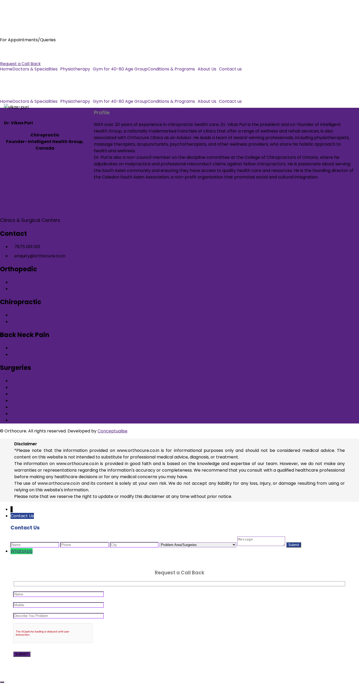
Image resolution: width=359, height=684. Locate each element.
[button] (36, 69)
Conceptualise (112, 431)
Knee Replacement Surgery (39, 387)
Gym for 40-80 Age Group (120, 69)
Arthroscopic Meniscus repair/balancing (52, 407)
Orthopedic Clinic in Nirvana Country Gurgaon (58, 289)
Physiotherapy (75, 69)
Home (6, 69)
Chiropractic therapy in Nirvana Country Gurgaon (62, 322)
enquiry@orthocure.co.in (25, 57)
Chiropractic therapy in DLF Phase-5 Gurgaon (58, 315)
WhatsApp (22, 551)
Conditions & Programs (171, 69)
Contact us (230, 69)
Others (18, 420)
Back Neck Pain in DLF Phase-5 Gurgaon (52, 348)
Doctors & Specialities (35, 69)
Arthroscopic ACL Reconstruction (45, 414)
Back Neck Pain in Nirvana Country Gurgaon (55, 354)
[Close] (2, 682)
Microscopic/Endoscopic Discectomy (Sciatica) (60, 400)
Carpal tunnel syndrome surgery (44, 394)
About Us (207, 69)
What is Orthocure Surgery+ (39, 381)
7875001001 (12, 51)
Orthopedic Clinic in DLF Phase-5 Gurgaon (54, 282)
